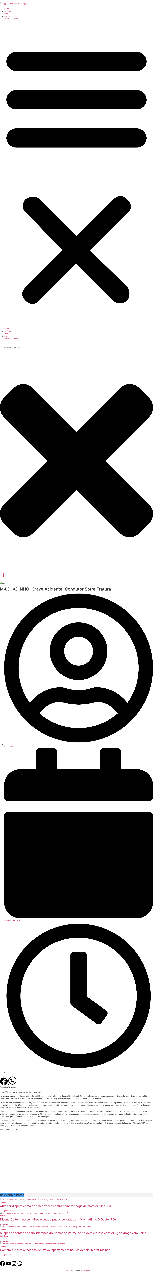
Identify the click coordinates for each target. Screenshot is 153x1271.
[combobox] (76, 347)
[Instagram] (14, 1263)
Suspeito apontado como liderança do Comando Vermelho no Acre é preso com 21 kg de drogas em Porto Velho (73, 1234)
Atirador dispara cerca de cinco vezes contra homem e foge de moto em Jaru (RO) (57, 1206)
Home (6, 9)
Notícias (7, 11)
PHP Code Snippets (68, 1270)
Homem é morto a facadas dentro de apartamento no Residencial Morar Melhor (55, 1250)
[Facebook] (2, 1263)
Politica (7, 16)
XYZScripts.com (85, 1270)
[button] (76, 173)
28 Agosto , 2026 (7, 1255)
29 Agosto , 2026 (7, 1211)
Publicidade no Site (11, 19)
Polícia (6, 14)
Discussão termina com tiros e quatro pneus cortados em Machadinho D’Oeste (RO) (58, 1219)
